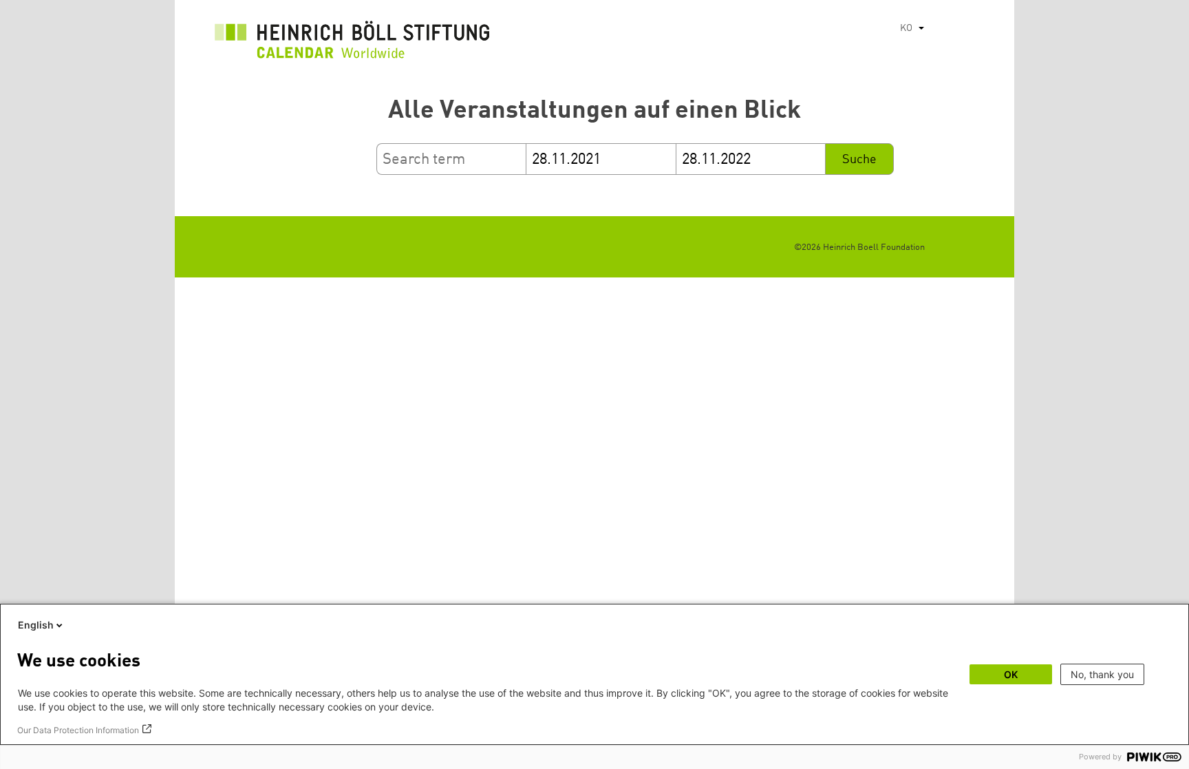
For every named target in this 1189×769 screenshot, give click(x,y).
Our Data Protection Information (78, 730)
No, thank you (1102, 674)
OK (1011, 674)
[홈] (352, 43)
